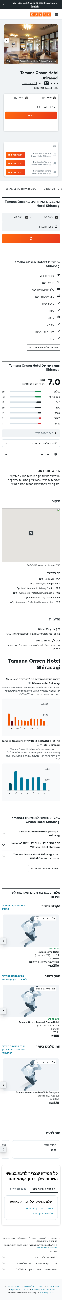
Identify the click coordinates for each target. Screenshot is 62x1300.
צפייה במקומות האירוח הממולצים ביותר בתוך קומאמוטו (13, 1049)
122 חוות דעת (29, 83)
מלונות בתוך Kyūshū (19, 1289)
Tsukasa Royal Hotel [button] (48, 951)
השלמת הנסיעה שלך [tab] (44, 1188)
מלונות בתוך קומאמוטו (42, 1213)
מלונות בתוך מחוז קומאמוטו (43, 1289)
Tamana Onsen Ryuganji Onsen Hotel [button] (39, 1022)
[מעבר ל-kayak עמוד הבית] (40, 14)
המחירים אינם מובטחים (47, 1247)
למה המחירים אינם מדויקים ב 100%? (36, 1269)
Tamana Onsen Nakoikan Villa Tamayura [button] (37, 1092)
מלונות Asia (29, 1286)
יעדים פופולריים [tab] (18, 1188)
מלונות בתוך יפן (13, 1286)
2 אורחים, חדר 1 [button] (46, 106)
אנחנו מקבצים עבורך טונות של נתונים (36, 1263)
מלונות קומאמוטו (47, 1292)
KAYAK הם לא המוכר (45, 1257)
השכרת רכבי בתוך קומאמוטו (39, 1208)
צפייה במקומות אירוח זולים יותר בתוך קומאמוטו (15, 977)
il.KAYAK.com (53, 1286)
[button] (3, 4)
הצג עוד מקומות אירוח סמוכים (13, 907)
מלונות (40, 1286)
